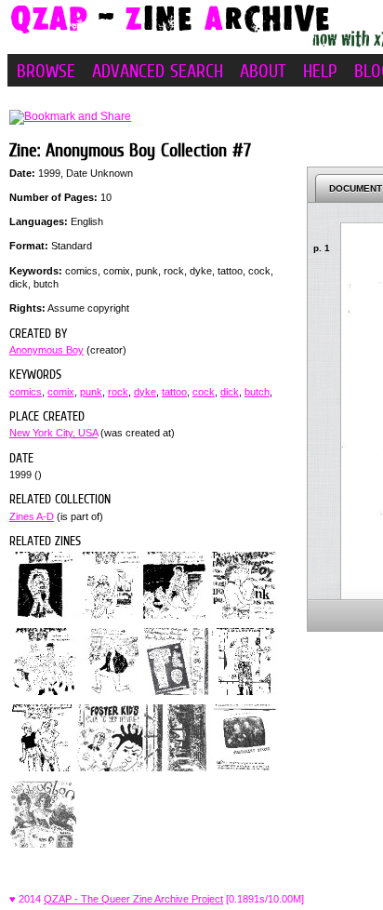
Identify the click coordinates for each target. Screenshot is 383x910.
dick (229, 391)
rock (118, 391)
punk (91, 391)
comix (60, 391)
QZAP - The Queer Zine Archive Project (133, 898)
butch (257, 391)
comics (25, 391)
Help (320, 70)
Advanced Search (157, 70)
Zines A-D (31, 516)
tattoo (174, 391)
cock (203, 391)
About (263, 70)
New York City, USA (53, 432)
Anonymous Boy (46, 349)
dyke (145, 391)
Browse (46, 70)
